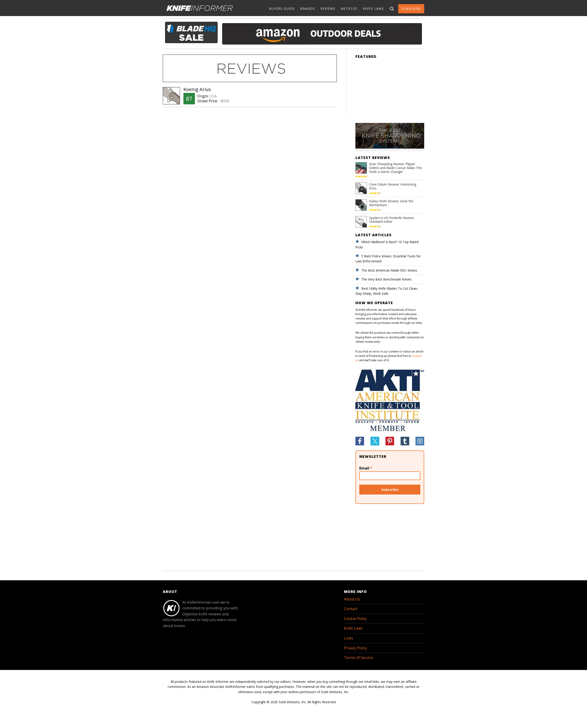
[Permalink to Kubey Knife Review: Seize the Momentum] (361, 208)
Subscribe (390, 489)
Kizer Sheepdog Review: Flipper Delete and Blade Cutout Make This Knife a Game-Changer (395, 168)
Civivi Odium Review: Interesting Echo (392, 186)
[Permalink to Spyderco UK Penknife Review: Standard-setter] (361, 225)
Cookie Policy (355, 618)
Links (348, 638)
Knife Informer (199, 8)
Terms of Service (358, 657)
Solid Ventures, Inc (292, 702)
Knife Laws (353, 628)
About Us (352, 599)
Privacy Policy (355, 647)
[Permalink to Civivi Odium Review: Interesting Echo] (361, 191)
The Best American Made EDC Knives (389, 270)
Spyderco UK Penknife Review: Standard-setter (391, 220)
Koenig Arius (197, 89)
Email (365, 468)
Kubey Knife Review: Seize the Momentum (391, 203)
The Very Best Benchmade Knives (386, 279)
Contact (350, 608)
